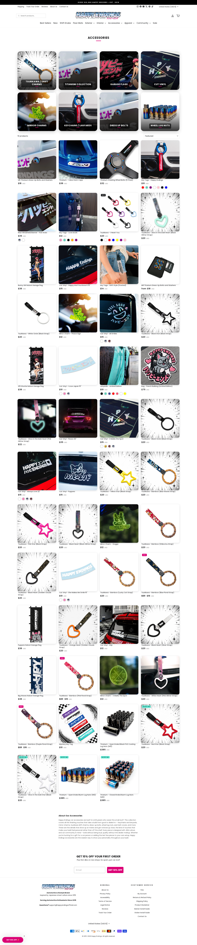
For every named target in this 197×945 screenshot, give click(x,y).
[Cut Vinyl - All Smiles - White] (101, 341)
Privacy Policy (105, 894)
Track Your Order (32, 7)
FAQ (142, 890)
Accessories (114, 23)
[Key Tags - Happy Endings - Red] (142, 187)
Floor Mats (78, 23)
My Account (142, 894)
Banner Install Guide (142, 909)
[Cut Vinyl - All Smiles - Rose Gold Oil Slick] (109, 341)
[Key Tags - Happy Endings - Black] (162, 187)
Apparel (128, 23)
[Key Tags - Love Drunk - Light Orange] (72, 240)
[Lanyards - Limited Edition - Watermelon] (117, 393)
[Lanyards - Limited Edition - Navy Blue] (109, 393)
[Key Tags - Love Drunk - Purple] (76, 240)
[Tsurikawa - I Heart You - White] (105, 240)
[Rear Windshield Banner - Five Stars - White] (23, 240)
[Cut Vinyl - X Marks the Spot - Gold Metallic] (105, 446)
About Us (53, 7)
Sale (155, 23)
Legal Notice (105, 905)
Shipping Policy (142, 901)
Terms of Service (105, 901)
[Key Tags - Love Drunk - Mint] (64, 240)
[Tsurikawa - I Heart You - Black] (101, 240)
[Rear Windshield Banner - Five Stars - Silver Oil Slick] (19, 240)
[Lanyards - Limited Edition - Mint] (105, 393)
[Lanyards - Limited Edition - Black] (101, 393)
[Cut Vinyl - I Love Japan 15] (60, 393)
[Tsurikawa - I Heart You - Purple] (121, 240)
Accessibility (105, 897)
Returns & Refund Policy (142, 897)
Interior (100, 23)
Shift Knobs (65, 23)
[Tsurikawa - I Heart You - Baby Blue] (113, 240)
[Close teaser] (24, 936)
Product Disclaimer (142, 905)
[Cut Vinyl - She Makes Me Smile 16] (60, 599)
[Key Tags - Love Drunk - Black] (68, 240)
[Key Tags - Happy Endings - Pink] (158, 187)
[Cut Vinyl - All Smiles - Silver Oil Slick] (105, 341)
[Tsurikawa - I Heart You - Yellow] (117, 240)
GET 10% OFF (115, 870)
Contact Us (63, 7)
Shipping (21, 7)
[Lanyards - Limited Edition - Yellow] (124, 393)
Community (143, 23)
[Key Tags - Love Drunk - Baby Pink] (60, 240)
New (55, 23)
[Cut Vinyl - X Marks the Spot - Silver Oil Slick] (113, 446)
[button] (12, 940)
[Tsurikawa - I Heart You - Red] (109, 240)
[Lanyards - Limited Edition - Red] (113, 393)
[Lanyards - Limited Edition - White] (121, 393)
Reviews (45, 7)
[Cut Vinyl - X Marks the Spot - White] (101, 446)
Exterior (89, 23)
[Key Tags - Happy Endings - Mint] (146, 187)
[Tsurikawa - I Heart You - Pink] (124, 240)
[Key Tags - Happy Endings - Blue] (166, 187)
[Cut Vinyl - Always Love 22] (19, 498)
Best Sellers (45, 23)
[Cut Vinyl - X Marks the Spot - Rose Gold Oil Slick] (109, 446)
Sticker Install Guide (142, 913)
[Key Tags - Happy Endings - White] (154, 187)
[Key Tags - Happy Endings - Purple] (150, 187)
